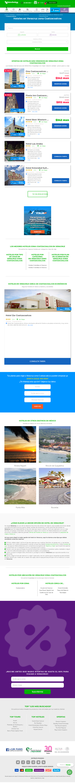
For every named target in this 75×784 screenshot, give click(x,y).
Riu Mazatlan (38, 723)
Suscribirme (37, 691)
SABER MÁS (37, 406)
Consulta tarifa (60, 156)
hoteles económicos (51, 544)
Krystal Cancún (38, 729)
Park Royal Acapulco (61, 725)
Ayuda (60, 776)
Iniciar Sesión (52, 2)
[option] (37, 327)
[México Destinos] (12, 2)
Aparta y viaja (34, 778)
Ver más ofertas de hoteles (39, 194)
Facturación (46, 776)
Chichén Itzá (15, 728)
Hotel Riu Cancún (38, 727)
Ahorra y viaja (41, 778)
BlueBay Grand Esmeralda (60, 723)
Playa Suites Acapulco (61, 730)
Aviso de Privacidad (38, 776)
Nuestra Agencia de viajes (11, 776)
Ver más (30, 87)
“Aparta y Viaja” (50, 546)
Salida (53, 32)
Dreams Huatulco (61, 721)
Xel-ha (15, 722)
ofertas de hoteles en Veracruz (38, 532)
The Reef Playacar (61, 728)
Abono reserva (66, 776)
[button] (28, 10)
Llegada (22, 32)
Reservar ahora (60, 84)
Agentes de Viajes (54, 776)
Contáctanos (21, 776)
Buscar (37, 49)
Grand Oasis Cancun (38, 721)
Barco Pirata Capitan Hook (15, 731)
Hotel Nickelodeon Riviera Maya (38, 725)
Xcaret (15, 720)
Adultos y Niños (37, 39)
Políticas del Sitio (29, 776)
